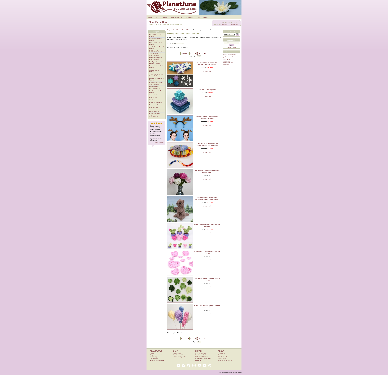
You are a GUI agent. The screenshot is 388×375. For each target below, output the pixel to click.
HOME (150, 17)
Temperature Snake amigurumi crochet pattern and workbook (207, 144)
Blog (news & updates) (156, 355)
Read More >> (159, 143)
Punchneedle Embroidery (203, 358)
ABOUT (205, 17)
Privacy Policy (222, 358)
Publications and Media (225, 360)
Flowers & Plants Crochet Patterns (156, 66)
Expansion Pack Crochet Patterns (156, 79)
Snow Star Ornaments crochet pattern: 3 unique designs (207, 63)
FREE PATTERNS (176, 17)
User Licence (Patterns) (179, 355)
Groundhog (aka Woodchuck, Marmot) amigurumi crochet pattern (207, 198)
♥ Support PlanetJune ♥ (157, 360)
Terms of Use (226, 59)
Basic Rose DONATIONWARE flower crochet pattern (207, 171)
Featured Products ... (155, 113)
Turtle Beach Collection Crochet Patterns (156, 75)
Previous (184, 53)
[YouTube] (199, 365)
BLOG (165, 17)
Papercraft (198, 360)
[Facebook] (188, 365)
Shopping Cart (234, 24)
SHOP (157, 17)
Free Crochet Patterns (201, 355)
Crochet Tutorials (200, 353)
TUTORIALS (189, 17)
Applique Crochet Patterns (154, 71)
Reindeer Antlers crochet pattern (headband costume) (207, 117)
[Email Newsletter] (178, 365)
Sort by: (169, 43)
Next (205, 53)
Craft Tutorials (153, 107)
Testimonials (222, 355)
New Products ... (154, 111)
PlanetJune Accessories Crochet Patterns (156, 83)
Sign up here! (225, 24)
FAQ (198, 17)
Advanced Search (231, 47)
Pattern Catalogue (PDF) (180, 357)
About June (221, 353)
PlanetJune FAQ (222, 357)
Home (152, 353)
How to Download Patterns (229, 54)
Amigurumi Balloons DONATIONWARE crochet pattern (207, 306)
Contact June (226, 61)
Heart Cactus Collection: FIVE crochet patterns (207, 225)
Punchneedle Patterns (155, 102)
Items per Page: (192, 56)
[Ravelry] (204, 365)
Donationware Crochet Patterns (155, 91)
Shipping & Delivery (228, 56)
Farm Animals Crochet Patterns (155, 43)
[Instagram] (194, 365)
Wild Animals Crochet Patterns (155, 39)
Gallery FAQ (226, 64)
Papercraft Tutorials (155, 105)
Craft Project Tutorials (201, 357)
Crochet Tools (153, 97)
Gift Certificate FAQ (228, 62)
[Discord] (209, 365)
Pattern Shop (177, 353)
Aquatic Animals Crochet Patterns (156, 47)
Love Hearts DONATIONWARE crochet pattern (207, 252)
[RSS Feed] (183, 365)
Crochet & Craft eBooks (156, 95)
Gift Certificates (154, 100)
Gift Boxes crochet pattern (207, 89)
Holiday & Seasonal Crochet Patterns (181, 29)
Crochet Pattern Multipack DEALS (154, 87)
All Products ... (153, 116)
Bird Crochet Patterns (155, 51)
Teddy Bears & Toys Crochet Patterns (155, 54)
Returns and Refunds (228, 57)
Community (153, 357)
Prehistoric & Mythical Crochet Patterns (155, 58)
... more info (207, 71)
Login (220, 22)
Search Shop (231, 40)
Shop (168, 29)
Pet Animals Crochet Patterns (155, 35)
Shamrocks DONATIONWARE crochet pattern (207, 279)
